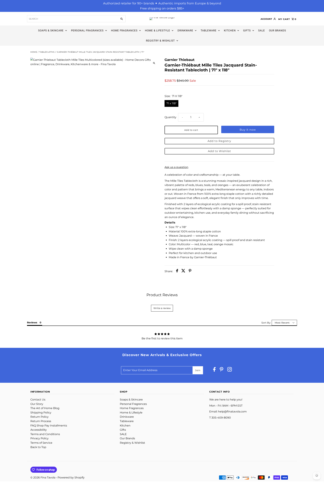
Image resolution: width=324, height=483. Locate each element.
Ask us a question (176, 167)
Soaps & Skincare (51, 30)
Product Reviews (162, 295)
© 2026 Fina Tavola (43, 477)
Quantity (170, 117)
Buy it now (248, 129)
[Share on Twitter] (183, 271)
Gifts (247, 30)
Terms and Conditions (45, 434)
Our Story (36, 404)
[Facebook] (214, 370)
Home (33, 52)
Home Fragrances (124, 30)
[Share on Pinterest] (190, 271)
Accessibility (38, 429)
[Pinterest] (221, 370)
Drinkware (185, 30)
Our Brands (277, 30)
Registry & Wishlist (160, 40)
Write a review (162, 308)
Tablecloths (47, 52)
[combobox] (72, 18)
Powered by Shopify (71, 477)
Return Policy (39, 416)
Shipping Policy (40, 412)
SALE (261, 30)
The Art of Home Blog (44, 408)
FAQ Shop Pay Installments (48, 425)
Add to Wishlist (219, 151)
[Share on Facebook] (177, 271)
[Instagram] (229, 370)
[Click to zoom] (154, 63)
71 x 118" (171, 103)
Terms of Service (41, 442)
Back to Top (38, 447)
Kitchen (230, 30)
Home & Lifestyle (157, 30)
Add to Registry (219, 141)
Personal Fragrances (87, 30)
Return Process (40, 421)
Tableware (209, 30)
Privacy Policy (39, 438)
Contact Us (37, 399)
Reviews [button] (32, 322)
